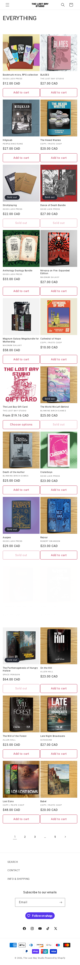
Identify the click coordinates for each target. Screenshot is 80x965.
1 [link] (15, 836)
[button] (7, 5)
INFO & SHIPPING (18, 878)
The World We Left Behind (54, 407)
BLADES (44, 75)
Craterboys (46, 472)
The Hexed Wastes (50, 140)
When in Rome (48, 606)
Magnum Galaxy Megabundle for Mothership (21, 340)
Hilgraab (7, 140)
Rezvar (44, 537)
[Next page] (65, 837)
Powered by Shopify (55, 958)
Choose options (21, 424)
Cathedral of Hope (50, 338)
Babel (43, 801)
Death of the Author (14, 472)
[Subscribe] (61, 902)
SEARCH (12, 861)
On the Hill (46, 668)
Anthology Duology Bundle (17, 270)
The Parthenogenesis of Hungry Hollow (20, 669)
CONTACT (13, 870)
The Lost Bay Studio (33, 958)
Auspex (7, 537)
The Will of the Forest (14, 736)
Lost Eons (8, 801)
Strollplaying (10, 205)
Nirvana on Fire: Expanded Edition (55, 272)
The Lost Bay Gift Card (15, 407)
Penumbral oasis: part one (17, 606)
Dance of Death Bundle (53, 205)
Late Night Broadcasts (52, 736)
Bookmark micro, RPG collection (20, 75)
